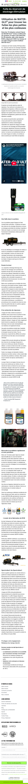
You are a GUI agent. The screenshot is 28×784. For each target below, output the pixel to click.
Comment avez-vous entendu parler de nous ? (13, 754)
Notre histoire (4, 688)
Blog (2, 707)
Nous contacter (5, 694)
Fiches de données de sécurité (9, 703)
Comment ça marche (6, 690)
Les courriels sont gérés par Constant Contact (17, 774)
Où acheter (24, 1)
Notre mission (4, 686)
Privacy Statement (5, 718)
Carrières (3, 705)
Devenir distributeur (6, 701)
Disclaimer (4, 714)
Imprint (3, 711)
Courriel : (4, 747)
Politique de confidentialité (8, 709)
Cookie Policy (4, 716)
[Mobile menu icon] (2, 4)
